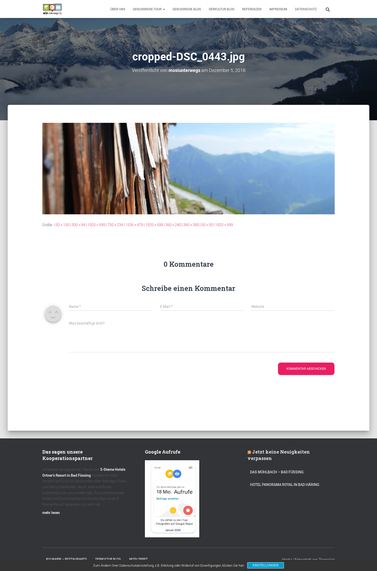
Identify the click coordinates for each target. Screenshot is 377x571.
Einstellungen (266, 565)
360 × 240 (173, 224)
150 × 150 (61, 224)
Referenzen (252, 9)
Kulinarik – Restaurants (66, 559)
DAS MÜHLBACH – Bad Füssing (277, 472)
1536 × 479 (134, 224)
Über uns (117, 9)
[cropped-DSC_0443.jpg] (188, 167)
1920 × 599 (96, 224)
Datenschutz (306, 9)
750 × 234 (115, 224)
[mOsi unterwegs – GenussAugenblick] (52, 9)
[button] (163, 9)
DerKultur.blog (221, 9)
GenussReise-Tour (147, 9)
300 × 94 (78, 224)
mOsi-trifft (138, 559)
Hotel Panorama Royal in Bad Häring (284, 485)
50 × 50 (207, 224)
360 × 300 (191, 224)
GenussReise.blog (187, 9)
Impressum (278, 9)
